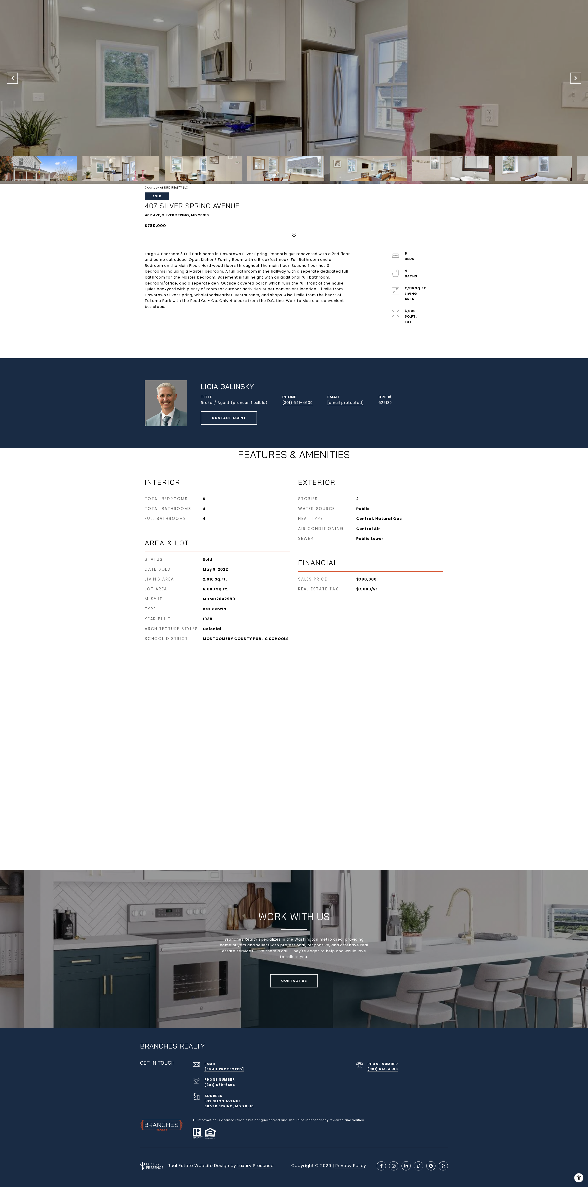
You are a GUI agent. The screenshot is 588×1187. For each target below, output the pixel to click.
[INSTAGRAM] (393, 1165)
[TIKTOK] (418, 1165)
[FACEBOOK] (381, 1165)
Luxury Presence (255, 1165)
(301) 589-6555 (219, 1085)
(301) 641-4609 (297, 402)
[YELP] (443, 1165)
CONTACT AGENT (229, 418)
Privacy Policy (350, 1165)
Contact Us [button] (294, 980)
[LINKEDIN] (406, 1165)
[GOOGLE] (430, 1165)
